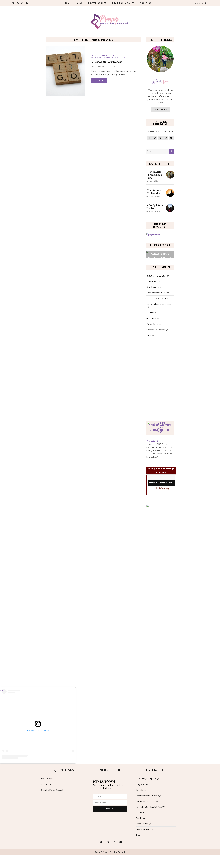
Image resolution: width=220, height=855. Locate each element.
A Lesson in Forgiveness (106, 62)
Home (68, 3)
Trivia (148, 335)
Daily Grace (151, 281)
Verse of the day (160, 431)
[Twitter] (13, 3)
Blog (79, 3)
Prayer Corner (97, 3)
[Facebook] (8, 3)
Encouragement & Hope (104, 56)
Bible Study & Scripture (156, 276)
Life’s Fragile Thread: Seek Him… (154, 174)
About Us (145, 3)
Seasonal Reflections (155, 329)
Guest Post (151, 318)
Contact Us (46, 784)
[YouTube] (26, 3)
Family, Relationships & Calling (108, 58)
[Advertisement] (160, 379)
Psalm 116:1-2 (152, 441)
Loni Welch (97, 66)
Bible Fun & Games (123, 3)
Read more (160, 109)
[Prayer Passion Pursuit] (110, 21)
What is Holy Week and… (153, 191)
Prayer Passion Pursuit (114, 852)
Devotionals (151, 287)
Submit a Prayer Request (52, 790)
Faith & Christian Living (156, 298)
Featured (150, 313)
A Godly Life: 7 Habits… (154, 207)
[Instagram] (22, 3)
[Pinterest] (17, 3)
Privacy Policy (47, 779)
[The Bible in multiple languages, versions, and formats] (161, 488)
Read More (99, 81)
